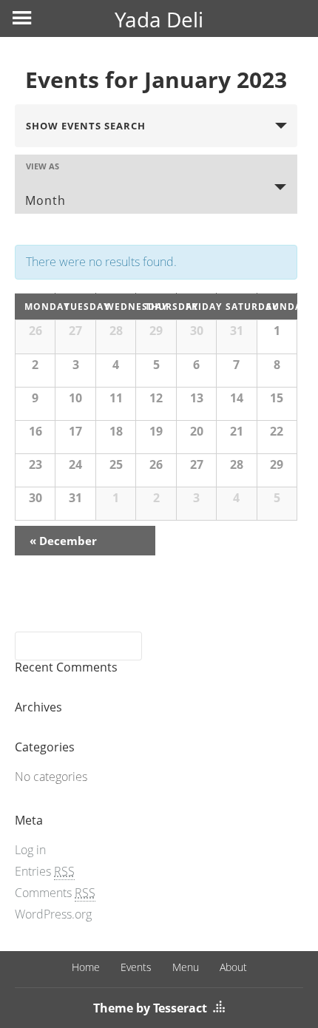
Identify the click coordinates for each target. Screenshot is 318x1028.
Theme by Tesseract (150, 1008)
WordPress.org (53, 914)
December (63, 540)
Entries (45, 871)
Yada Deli (159, 19)
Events (136, 967)
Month (45, 200)
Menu (185, 967)
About (233, 967)
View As (42, 166)
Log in (30, 850)
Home (86, 967)
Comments (55, 893)
